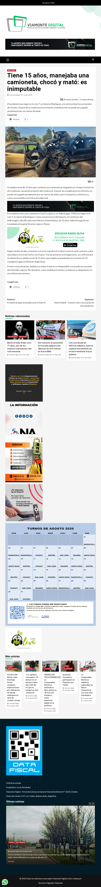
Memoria (29, 669)
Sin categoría (12, 669)
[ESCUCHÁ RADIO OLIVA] (50, 237)
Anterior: (26, 301)
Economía (42, 336)
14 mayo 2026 (56, 355)
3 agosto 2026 (87, 700)
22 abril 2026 (87, 358)
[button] (7, 60)
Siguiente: (74, 302)
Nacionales (11, 70)
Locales (10, 666)
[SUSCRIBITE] (50, 206)
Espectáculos (12, 336)
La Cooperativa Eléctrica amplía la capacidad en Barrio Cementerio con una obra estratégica (87, 685)
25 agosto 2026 (14, 706)
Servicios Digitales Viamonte (50, 883)
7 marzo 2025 (27, 95)
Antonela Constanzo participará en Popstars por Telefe (69, 680)
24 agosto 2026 (51, 711)
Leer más (11, 861)
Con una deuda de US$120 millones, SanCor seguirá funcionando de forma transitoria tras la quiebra (81, 349)
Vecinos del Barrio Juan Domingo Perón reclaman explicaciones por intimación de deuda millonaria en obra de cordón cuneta (13, 688)
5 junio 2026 (25, 355)
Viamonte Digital (14, 95)
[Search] (93, 59)
